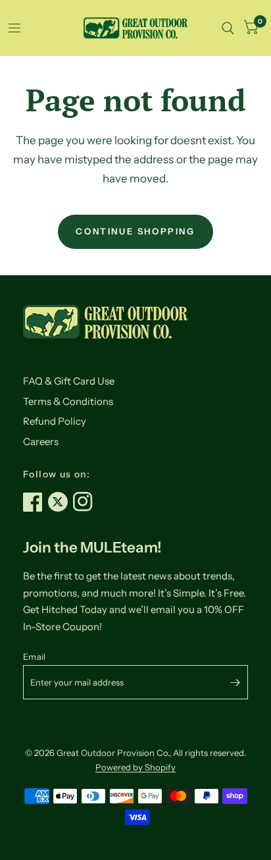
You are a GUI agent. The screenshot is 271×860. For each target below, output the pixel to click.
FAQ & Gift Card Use (68, 381)
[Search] (228, 28)
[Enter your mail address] (235, 682)
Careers (41, 441)
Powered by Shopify (135, 767)
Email (34, 656)
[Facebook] (35, 502)
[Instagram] (85, 502)
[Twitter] (60, 502)
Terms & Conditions (68, 401)
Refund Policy (54, 421)
